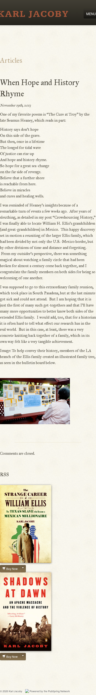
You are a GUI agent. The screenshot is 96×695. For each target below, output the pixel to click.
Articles (11, 60)
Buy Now (12, 569)
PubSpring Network (59, 691)
